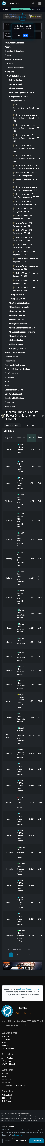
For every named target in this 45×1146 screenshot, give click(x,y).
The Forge (8, 501)
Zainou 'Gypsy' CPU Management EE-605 (22, 238)
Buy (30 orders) (28, 425)
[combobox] (9, 35)
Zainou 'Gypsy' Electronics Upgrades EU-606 (25, 289)
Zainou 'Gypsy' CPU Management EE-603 (22, 224)
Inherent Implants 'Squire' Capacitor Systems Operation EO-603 (26, 128)
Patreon (7, 1101)
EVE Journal (6, 1061)
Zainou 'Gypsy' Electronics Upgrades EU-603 (25, 267)
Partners (5, 1037)
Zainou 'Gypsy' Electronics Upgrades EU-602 (25, 260)
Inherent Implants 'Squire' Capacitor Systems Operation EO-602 (26, 118)
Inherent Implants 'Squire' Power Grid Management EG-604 (25, 188)
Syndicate (8, 802)
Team (3, 1043)
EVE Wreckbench (8, 1064)
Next (25, 35)
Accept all (37, 1140)
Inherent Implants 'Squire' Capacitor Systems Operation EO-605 (26, 148)
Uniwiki (4, 1077)
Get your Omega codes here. (29, 989)
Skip (19, 35)
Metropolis (9, 852)
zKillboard (5, 1074)
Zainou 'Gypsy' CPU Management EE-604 (22, 231)
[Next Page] (29, 954)
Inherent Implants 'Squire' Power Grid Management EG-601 (25, 166)
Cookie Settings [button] (7, 1048)
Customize (22, 1140)
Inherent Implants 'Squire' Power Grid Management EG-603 (25, 181)
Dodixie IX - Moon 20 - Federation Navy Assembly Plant (20, 735)
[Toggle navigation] (40, 3)
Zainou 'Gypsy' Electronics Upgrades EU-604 (25, 274)
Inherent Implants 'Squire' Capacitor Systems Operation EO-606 (26, 158)
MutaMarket (6, 1080)
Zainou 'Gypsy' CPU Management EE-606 (22, 245)
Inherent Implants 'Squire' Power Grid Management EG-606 (25, 202)
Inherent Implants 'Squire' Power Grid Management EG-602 (25, 174)
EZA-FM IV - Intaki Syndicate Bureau (20, 802)
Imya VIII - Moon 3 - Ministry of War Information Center (21, 701)
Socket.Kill (5, 1082)
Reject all (7, 1140)
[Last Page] (34, 954)
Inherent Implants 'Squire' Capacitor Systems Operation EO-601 (26, 108)
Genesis (8, 701)
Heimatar (8, 614)
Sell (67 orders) (12, 425)
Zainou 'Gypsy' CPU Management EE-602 (22, 217)
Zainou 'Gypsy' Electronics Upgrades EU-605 (25, 281)
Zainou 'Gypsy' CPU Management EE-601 (22, 210)
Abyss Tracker (7, 1058)
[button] (10, 3)
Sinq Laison (7, 736)
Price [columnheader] (30, 438)
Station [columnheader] (19, 438)
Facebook (8, 1095)
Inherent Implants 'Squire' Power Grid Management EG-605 (25, 195)
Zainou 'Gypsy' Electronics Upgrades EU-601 (25, 253)
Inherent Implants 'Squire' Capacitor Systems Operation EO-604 (26, 138)
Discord (7, 1098)
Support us (5, 1040)
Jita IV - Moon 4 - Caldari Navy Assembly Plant (21, 501)
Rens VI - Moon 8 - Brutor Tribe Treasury (21, 614)
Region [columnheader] (7, 438)
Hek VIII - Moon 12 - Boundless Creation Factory (21, 852)
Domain (8, 450)
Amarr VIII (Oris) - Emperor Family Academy (20, 450)
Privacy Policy (19, 1135)
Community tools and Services (13, 1085)
